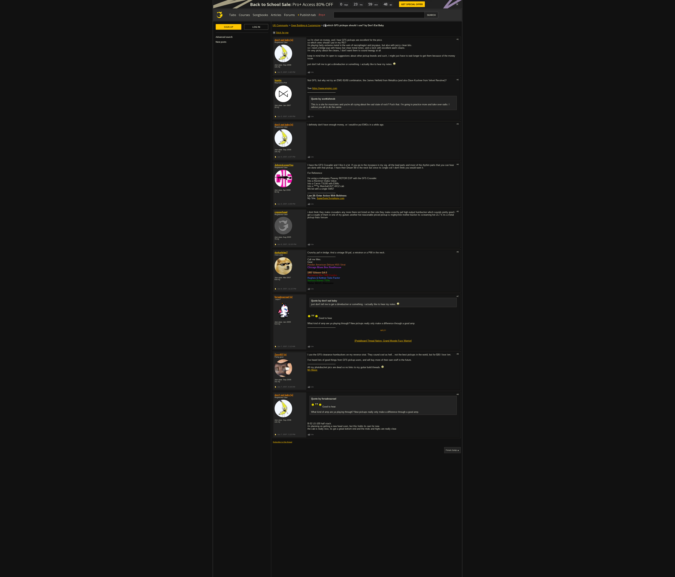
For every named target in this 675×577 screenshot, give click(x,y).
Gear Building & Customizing (305, 25)
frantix (278, 80)
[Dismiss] (457, 4)
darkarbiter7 (281, 252)
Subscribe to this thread (282, 442)
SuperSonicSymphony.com (330, 198)
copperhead (281, 212)
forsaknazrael (282, 297)
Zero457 (279, 354)
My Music (312, 370)
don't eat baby (282, 40)
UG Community (280, 25)
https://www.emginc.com (324, 88)
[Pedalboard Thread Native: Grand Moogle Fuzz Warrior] (383, 340)
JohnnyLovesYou (284, 165)
